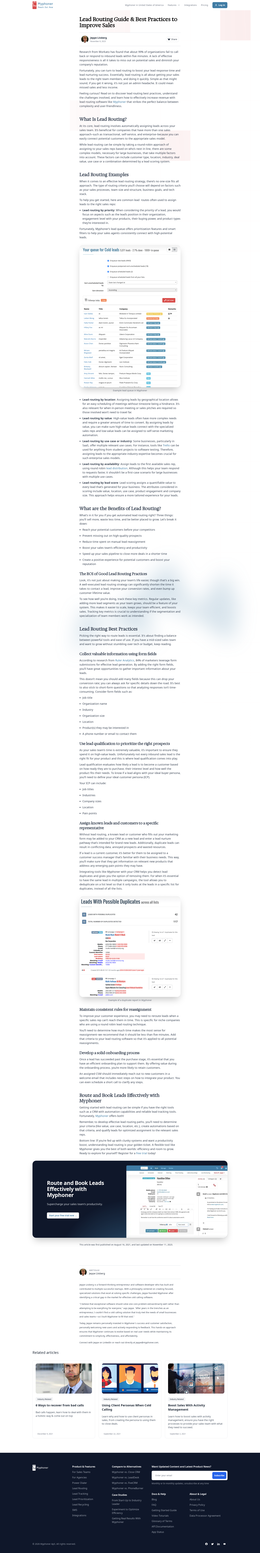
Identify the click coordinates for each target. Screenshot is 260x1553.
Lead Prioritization (82, 1499)
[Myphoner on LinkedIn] (218, 1544)
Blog (154, 1499)
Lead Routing (79, 1488)
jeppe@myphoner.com (147, 1342)
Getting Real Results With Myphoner (126, 1520)
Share (174, 39)
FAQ (154, 1504)
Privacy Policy (197, 1504)
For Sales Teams (81, 1472)
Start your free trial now (63, 1215)
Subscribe (219, 1475)
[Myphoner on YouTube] (224, 1544)
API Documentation (163, 1526)
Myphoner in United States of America (144, 5)
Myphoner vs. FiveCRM (125, 1483)
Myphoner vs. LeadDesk (125, 1477)
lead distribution (116, 468)
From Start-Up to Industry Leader (126, 1502)
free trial (141, 1153)
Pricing (204, 5)
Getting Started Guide (164, 1510)
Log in (221, 5)
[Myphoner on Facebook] (206, 1544)
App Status (158, 1532)
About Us (195, 1499)
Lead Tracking (80, 1493)
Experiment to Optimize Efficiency (125, 1511)
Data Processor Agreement (205, 1515)
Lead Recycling (80, 1504)
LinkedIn (107, 1342)
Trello (166, 445)
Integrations (190, 5)
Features (172, 5)
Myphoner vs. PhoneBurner (127, 1488)
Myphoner (119, 102)
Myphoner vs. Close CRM (126, 1472)
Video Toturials (160, 1515)
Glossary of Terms (162, 1521)
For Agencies (79, 1477)
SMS (74, 1510)
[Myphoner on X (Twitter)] (212, 1544)
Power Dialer (79, 1483)
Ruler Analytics (124, 660)
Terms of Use (197, 1510)
